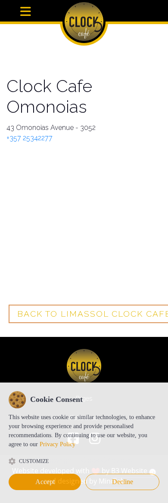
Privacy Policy (57, 444)
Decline (122, 481)
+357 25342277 (29, 138)
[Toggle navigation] (25, 12)
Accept (45, 481)
